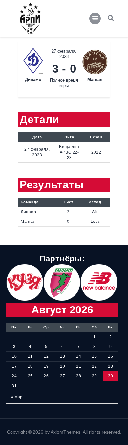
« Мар (16, 397)
